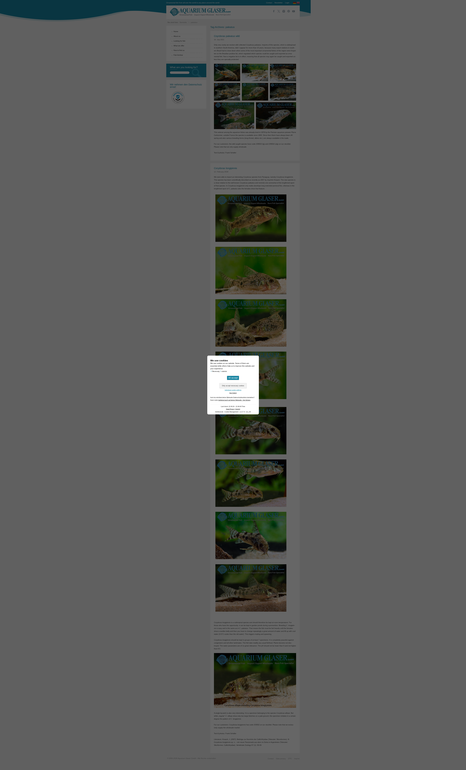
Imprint (238, 409)
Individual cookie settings (233, 390)
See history (233, 393)
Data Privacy (230, 409)
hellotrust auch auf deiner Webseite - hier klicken (234, 400)
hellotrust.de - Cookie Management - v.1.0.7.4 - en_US (233, 412)
